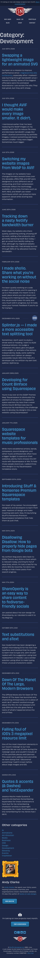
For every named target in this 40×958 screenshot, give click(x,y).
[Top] (20, 941)
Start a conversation (20, 924)
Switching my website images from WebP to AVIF (18, 163)
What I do (20, 19)
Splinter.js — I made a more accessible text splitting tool (19, 329)
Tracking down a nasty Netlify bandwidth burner (18, 220)
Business (6, 840)
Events (5, 853)
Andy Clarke (9, 887)
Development (8, 848)
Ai (3, 830)
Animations (7, 833)
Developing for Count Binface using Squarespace (19, 383)
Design (5, 845)
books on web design (28, 894)
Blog (7, 23)
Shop (20, 23)
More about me (9, 901)
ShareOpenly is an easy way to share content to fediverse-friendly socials (15, 597)
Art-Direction (8, 835)
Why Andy (7, 19)
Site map (30, 953)
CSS (4, 843)
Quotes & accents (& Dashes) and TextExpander (17, 785)
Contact (32, 23)
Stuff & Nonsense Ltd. (16, 947)
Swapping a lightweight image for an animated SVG (20, 59)
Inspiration (7, 855)
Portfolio (32, 19)
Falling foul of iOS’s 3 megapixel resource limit (17, 733)
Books (5, 838)
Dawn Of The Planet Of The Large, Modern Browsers (19, 683)
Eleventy (6, 850)
